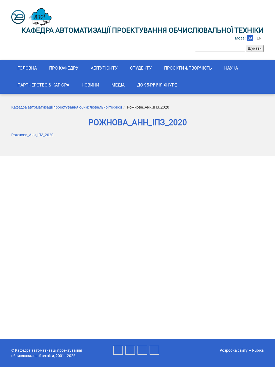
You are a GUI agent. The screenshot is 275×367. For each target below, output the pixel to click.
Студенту (141, 68)
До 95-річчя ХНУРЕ (157, 85)
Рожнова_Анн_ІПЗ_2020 (32, 135)
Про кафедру (63, 68)
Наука (231, 68)
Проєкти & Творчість (188, 68)
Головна (27, 68)
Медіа (118, 85)
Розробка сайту (234, 350)
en (259, 38)
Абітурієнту (104, 68)
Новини (90, 85)
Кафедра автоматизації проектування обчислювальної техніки (66, 107)
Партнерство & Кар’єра (43, 85)
